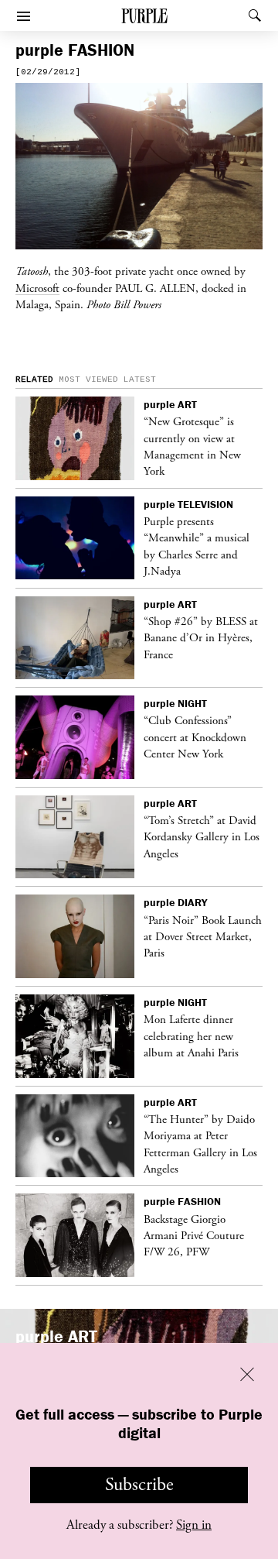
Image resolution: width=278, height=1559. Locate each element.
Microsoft (37, 288)
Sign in (194, 1524)
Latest (140, 379)
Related (34, 379)
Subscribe (139, 1484)
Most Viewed (88, 379)
